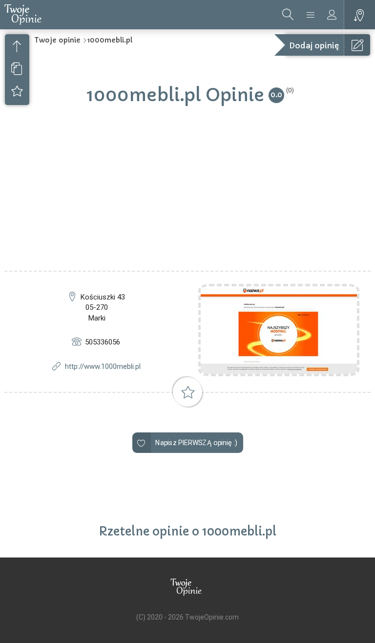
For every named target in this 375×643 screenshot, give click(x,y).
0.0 (276, 94)
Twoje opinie (57, 40)
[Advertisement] (187, 197)
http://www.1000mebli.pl (103, 366)
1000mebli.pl (109, 40)
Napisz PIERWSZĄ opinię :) (196, 443)
